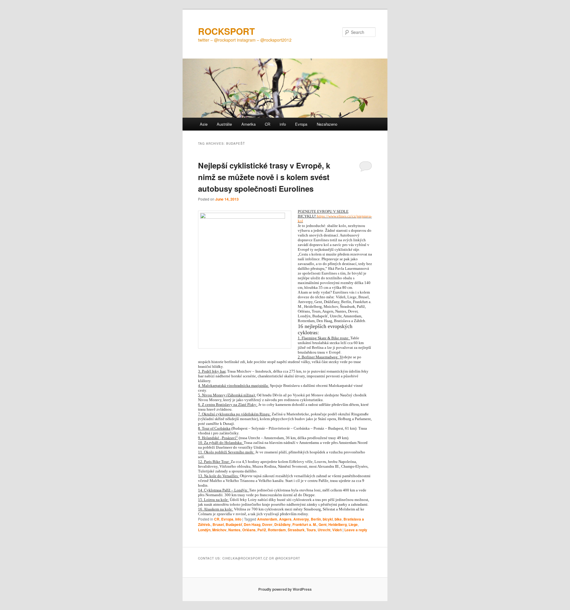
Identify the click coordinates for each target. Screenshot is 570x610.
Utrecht (324, 529)
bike (338, 519)
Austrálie (224, 124)
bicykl (328, 519)
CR (267, 124)
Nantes (234, 529)
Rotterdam (277, 529)
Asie (204, 124)
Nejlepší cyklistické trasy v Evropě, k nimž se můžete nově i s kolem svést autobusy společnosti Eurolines (264, 177)
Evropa (301, 124)
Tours (311, 529)
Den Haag (252, 524)
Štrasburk (296, 529)
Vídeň (337, 529)
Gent (323, 524)
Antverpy (301, 519)
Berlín (316, 519)
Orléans (249, 529)
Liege (353, 524)
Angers (285, 519)
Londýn (204, 529)
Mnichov (219, 529)
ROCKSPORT (226, 31)
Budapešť (234, 524)
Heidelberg (337, 524)
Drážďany (282, 524)
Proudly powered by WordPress (285, 589)
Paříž (261, 529)
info (283, 124)
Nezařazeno (327, 124)
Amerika (248, 124)
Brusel (218, 524)
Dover (267, 524)
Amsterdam (267, 519)
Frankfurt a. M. (304, 524)
